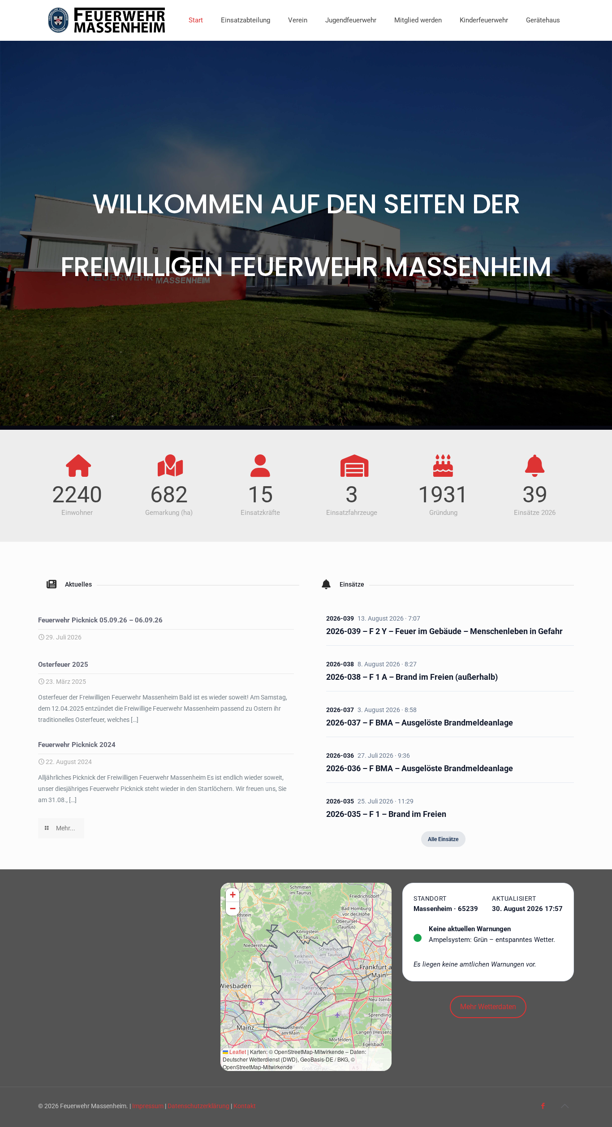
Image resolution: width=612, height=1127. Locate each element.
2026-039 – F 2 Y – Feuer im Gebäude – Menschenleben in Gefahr (444, 631)
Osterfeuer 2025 (63, 665)
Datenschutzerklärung (198, 1106)
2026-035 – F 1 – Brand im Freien (386, 814)
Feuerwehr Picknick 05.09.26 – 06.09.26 (100, 620)
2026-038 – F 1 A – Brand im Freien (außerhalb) (412, 677)
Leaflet (237, 1051)
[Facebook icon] (542, 1106)
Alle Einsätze (443, 839)
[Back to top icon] (564, 1106)
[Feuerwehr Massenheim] (106, 20)
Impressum (148, 1106)
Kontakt (244, 1106)
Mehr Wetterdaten (488, 1006)
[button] (232, 895)
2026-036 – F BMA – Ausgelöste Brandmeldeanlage (419, 768)
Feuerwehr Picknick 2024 (77, 745)
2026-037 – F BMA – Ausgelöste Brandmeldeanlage (419, 722)
